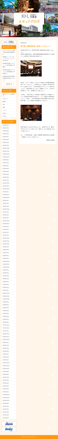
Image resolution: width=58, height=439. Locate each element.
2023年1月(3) (6, 206)
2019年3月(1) (6, 284)
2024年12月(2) (6, 183)
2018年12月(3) (6, 293)
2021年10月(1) (6, 223)
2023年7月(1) (6, 203)
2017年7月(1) (6, 330)
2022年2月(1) (6, 217)
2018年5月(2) (6, 313)
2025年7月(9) (6, 162)
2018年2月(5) (6, 322)
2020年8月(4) (6, 249)
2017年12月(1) (6, 325)
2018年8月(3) (6, 304)
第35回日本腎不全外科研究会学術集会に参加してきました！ (9, 78)
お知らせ (5, 113)
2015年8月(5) (6, 374)
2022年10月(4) (6, 209)
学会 (4, 104)
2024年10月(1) (6, 188)
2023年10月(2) (6, 197)
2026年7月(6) (6, 128)
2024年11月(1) (6, 186)
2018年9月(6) (6, 301)
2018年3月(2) (6, 319)
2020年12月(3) (6, 238)
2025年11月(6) (6, 151)
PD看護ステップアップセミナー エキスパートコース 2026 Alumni (9, 58)
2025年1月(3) (6, 180)
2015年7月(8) (6, 377)
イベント (5, 110)
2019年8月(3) (6, 272)
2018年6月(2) (6, 310)
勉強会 (4, 101)
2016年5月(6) (6, 351)
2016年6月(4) (6, 348)
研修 (4, 107)
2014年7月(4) (6, 406)
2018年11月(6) (6, 296)
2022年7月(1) (6, 212)
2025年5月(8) (6, 168)
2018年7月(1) (6, 307)
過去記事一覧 (9, 84)
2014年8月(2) (6, 403)
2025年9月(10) (6, 157)
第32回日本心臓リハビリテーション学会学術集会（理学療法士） (9, 71)
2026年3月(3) (6, 139)
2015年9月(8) (6, 371)
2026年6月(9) (6, 130)
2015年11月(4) (6, 365)
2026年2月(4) (6, 142)
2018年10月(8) (6, 299)
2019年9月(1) (6, 270)
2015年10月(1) (6, 368)
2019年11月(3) (6, 264)
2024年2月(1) (6, 191)
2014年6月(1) (6, 409)
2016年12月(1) (6, 333)
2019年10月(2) (6, 267)
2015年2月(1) (6, 391)
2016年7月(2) (6, 345)
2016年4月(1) (6, 354)
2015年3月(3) (6, 388)
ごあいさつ (5, 98)
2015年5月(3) (6, 383)
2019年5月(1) (6, 281)
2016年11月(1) (6, 336)
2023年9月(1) (6, 200)
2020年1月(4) (6, 258)
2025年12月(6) (6, 148)
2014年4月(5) (6, 414)
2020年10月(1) (6, 243)
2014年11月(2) (6, 397)
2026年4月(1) (6, 136)
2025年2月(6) (6, 177)
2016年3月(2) (6, 357)
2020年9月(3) (6, 246)
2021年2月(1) (6, 232)
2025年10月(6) (6, 154)
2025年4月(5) (6, 171)
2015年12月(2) (6, 362)
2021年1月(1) (6, 235)
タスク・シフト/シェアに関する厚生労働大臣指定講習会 (9, 52)
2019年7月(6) (6, 275)
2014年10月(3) (6, 400)
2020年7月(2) (6, 252)
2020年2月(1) (6, 255)
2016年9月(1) (6, 342)
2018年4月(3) (6, 316)
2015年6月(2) (6, 380)
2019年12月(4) (6, 261)
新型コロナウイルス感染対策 (9, 94)
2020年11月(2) (6, 241)
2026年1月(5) (6, 145)
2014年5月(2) (6, 412)
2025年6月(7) (6, 165)
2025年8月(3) (6, 159)
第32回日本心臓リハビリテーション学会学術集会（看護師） (9, 65)
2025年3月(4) (6, 174)
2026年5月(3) (6, 133)
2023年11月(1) (6, 194)
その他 (4, 116)
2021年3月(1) (6, 229)
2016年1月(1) (6, 359)
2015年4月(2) (6, 386)
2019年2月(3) (6, 287)
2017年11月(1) (6, 328)
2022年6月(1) (6, 214)
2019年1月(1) (6, 290)
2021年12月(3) (6, 220)
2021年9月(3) (6, 226)
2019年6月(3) (6, 278)
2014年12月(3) (6, 394)
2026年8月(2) (6, 125)
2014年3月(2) (6, 417)
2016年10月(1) (6, 339)
